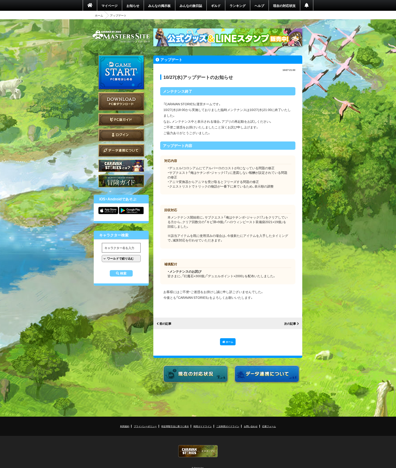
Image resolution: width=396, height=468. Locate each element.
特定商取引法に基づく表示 (175, 426)
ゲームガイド (121, 181)
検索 (123, 273)
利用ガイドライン (202, 426)
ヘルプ (259, 5)
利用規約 (124, 426)
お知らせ (132, 5)
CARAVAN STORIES (198, 451)
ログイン (121, 135)
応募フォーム (269, 426)
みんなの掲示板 (159, 5)
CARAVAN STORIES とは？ (121, 165)
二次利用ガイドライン (227, 426)
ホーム (99, 15)
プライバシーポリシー (145, 426)
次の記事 (290, 323)
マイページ (110, 5)
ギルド (216, 5)
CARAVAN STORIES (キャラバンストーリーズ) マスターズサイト (121, 36)
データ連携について (121, 150)
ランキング (238, 5)
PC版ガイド (121, 119)
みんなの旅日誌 (191, 5)
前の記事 (165, 323)
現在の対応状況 (284, 5)
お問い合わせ (251, 426)
